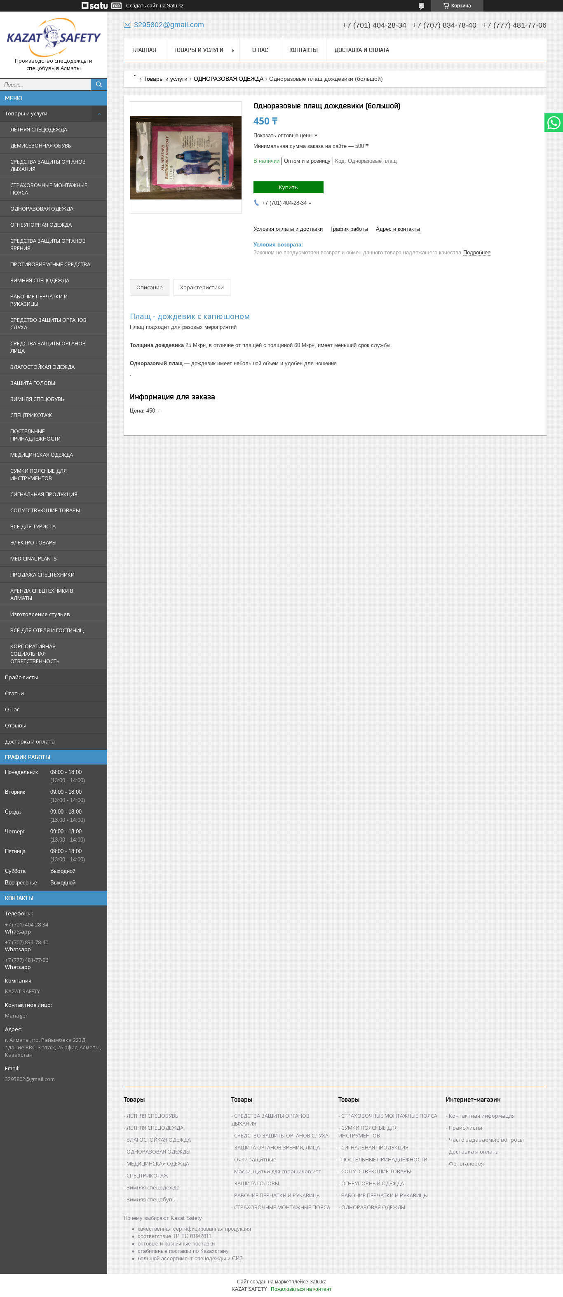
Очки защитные (255, 1159)
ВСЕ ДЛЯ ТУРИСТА (33, 526)
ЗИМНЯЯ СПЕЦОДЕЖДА (39, 280)
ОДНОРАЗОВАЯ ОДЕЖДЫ (158, 1151)
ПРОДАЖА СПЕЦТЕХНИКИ (42, 574)
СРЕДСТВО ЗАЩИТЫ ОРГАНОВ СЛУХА (48, 323)
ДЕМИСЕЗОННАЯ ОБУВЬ (40, 145)
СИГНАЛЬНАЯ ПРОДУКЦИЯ (43, 494)
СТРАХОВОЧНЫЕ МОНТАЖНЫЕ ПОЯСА (48, 188)
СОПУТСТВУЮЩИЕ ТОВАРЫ (45, 510)
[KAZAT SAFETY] (53, 37)
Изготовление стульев (40, 614)
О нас (12, 709)
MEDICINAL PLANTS (33, 558)
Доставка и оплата (30, 741)
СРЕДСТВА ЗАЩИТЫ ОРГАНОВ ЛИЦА (48, 347)
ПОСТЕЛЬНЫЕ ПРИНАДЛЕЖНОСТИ (35, 434)
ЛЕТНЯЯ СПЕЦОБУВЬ (152, 1115)
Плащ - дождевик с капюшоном (190, 316)
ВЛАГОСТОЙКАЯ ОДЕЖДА (42, 367)
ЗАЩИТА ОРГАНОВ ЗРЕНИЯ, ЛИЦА (277, 1147)
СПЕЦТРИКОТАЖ (31, 415)
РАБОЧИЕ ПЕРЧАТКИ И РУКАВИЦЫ (39, 300)
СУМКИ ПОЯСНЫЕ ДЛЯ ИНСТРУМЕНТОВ (38, 474)
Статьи (14, 693)
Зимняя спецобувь (151, 1199)
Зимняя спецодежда (153, 1187)
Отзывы (15, 725)
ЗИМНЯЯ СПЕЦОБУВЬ (37, 399)
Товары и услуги (26, 113)
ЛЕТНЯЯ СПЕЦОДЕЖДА (38, 129)
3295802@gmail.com (30, 1079)
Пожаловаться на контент (301, 1289)
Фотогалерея (466, 1163)
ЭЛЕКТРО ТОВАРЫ (33, 542)
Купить (288, 187)
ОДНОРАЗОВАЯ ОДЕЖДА (41, 208)
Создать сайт (142, 6)
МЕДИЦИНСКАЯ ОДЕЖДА (41, 454)
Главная (144, 50)
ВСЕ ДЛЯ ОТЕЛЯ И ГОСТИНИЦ (47, 630)
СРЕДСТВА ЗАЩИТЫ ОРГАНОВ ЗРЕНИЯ (48, 244)
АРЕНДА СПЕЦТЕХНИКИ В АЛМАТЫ (41, 594)
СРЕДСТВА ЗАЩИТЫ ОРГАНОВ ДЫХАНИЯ (48, 165)
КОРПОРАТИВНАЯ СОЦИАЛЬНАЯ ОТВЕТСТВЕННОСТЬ (35, 654)
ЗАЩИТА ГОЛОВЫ (32, 383)
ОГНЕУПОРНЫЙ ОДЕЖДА (372, 1183)
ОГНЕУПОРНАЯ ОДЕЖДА (41, 224)
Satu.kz (318, 1282)
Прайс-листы (21, 677)
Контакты (303, 50)
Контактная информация (482, 1115)
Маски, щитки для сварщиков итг (277, 1171)
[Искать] (99, 84)
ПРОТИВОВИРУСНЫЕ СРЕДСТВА (50, 264)
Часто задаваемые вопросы (486, 1139)
